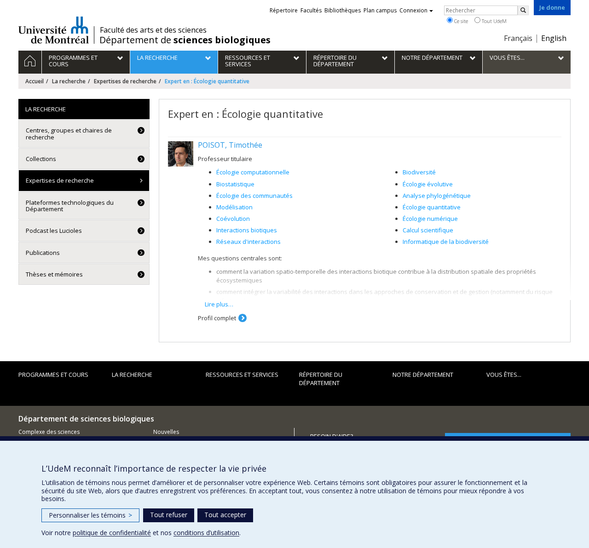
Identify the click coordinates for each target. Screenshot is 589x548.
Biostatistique (235, 184)
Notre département (423, 374)
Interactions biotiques (246, 230)
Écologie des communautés (254, 195)
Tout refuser (168, 514)
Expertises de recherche (125, 81)
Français (518, 38)
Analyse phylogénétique (437, 195)
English (553, 38)
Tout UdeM (493, 20)
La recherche (69, 81)
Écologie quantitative (432, 207)
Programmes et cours (53, 374)
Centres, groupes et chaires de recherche (69, 133)
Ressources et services (242, 374)
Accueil (34, 81)
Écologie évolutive (428, 184)
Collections (41, 159)
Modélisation (234, 207)
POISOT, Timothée (230, 145)
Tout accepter (225, 514)
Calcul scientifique (428, 230)
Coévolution (233, 218)
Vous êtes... (503, 374)
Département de (185, 40)
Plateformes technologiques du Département (70, 205)
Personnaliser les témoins (90, 515)
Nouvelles (166, 432)
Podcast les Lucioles (54, 230)
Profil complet (217, 318)
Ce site (460, 20)
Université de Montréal (53, 30)
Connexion (413, 10)
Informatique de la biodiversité (446, 241)
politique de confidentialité (112, 532)
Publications (43, 252)
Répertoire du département (320, 378)
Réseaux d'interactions (248, 241)
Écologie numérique (430, 218)
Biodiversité (419, 172)
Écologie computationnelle (252, 172)
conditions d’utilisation (206, 532)
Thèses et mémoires (54, 274)
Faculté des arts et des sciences (153, 30)
